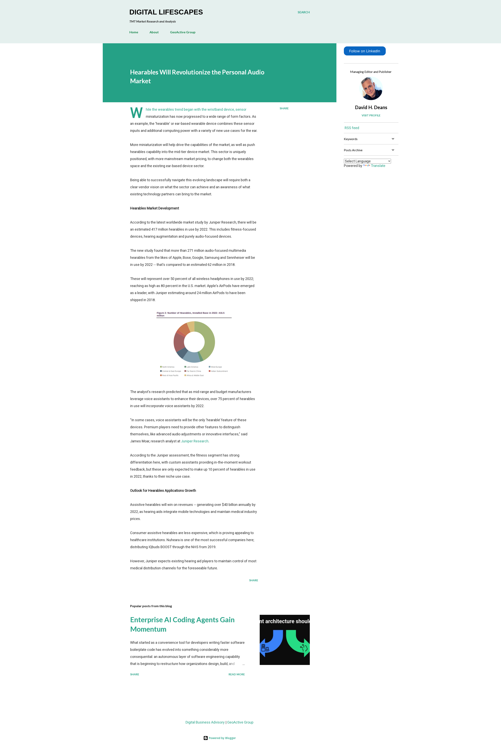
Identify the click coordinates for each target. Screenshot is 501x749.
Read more (237, 674)
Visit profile (371, 115)
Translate (378, 166)
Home (133, 32)
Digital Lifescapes (166, 12)
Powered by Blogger (222, 738)
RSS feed (352, 128)
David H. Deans (371, 107)
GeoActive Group (183, 32)
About (154, 32)
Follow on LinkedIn (364, 51)
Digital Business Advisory (205, 722)
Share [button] (284, 108)
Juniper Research (194, 441)
